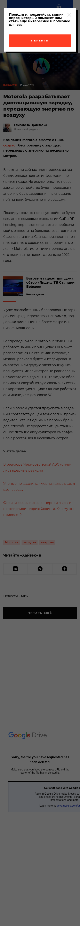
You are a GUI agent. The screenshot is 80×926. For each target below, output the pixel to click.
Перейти (40, 40)
